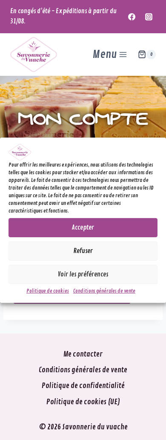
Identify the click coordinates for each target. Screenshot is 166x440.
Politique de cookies (47, 291)
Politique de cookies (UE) (83, 401)
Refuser (83, 251)
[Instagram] (148, 16)
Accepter (83, 228)
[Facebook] (132, 16)
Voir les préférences (83, 274)
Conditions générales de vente (104, 291)
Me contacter (83, 354)
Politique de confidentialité (83, 385)
